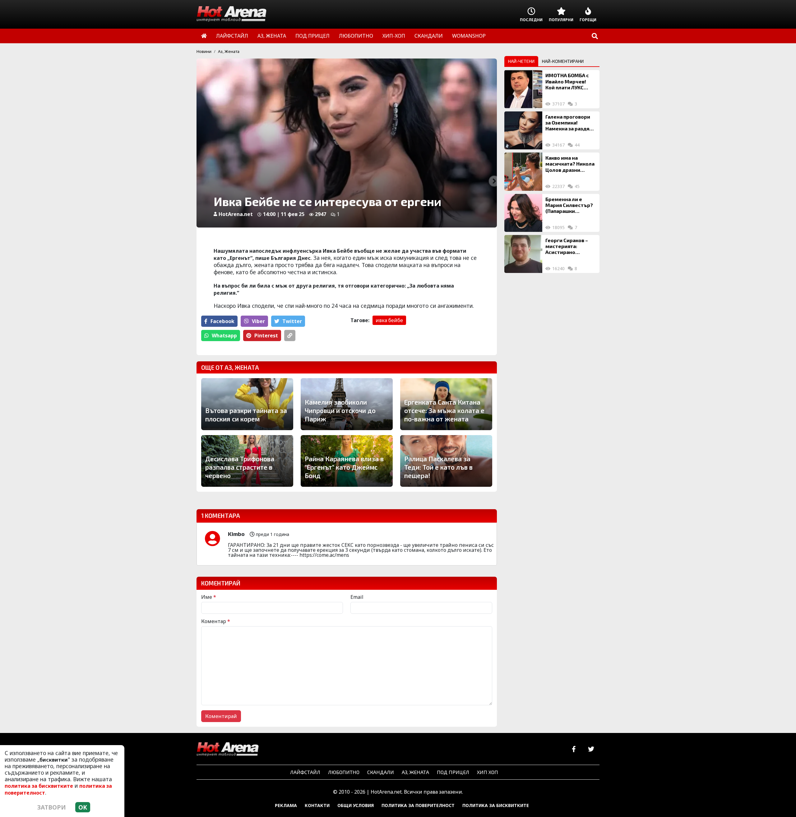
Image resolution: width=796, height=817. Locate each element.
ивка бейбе (389, 320)
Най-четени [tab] (521, 61)
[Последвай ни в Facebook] (574, 749)
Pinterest (266, 335)
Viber (258, 321)
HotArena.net (236, 214)
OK (82, 807)
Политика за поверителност (418, 805)
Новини (204, 51)
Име (208, 596)
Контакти (317, 805)
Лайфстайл (305, 772)
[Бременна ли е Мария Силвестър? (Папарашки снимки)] (523, 213)
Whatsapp (224, 335)
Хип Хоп (487, 772)
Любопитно (343, 772)
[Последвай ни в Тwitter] (591, 749)
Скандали (380, 772)
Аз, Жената (228, 51)
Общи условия (355, 805)
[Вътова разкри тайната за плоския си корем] (247, 404)
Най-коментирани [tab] (563, 61)
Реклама (286, 805)
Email (356, 596)
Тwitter (292, 321)
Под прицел (453, 772)
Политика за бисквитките (495, 805)
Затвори (51, 807)
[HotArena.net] (228, 749)
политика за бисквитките (39, 785)
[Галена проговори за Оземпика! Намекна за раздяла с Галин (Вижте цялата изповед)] (523, 130)
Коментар (215, 621)
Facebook (222, 321)
